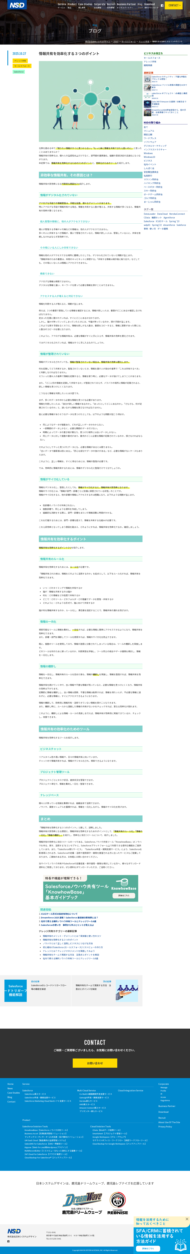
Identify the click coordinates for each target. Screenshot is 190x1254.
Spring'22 (157, 224)
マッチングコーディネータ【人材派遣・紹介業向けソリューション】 (54, 1136)
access (163, 1097)
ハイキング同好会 (152, 183)
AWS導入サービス (87, 1104)
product (26, 1120)
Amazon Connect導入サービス (92, 1107)
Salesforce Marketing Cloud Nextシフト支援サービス (48, 1100)
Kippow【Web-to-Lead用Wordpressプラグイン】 (47, 1147)
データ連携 (162, 228)
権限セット (157, 217)
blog (9, 1097)
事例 (146, 228)
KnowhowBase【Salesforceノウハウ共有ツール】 (47, 1130)
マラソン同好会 (151, 179)
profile (163, 1090)
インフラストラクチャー (155, 149)
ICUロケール (162, 221)
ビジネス (148, 160)
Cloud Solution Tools (100, 1126)
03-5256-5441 (55, 1238)
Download (163, 1111)
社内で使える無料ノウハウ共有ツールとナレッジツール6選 (68, 921)
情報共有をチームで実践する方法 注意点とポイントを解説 (71, 954)
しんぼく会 (149, 168)
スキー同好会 (150, 190)
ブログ (116, 41)
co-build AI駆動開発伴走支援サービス (95, 1094)
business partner (166, 1106)
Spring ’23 (174, 221)
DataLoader (150, 213)
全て (146, 127)
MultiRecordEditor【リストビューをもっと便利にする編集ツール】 (54, 1150)
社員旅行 (148, 175)
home (10, 1083)
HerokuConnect (177, 213)
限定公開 (148, 134)
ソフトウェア (150, 141)
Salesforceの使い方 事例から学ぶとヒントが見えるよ (67, 924)
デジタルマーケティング (155, 145)
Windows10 (149, 156)
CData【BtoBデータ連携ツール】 (106, 1130)
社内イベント (150, 164)
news (10, 1088)
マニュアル (149, 130)
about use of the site (169, 1122)
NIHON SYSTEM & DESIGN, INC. (91, 1250)
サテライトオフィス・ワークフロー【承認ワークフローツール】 (120, 1140)
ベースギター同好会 (153, 186)
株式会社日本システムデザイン (97, 41)
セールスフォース (129, 41)
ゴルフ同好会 (150, 198)
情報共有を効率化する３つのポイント (60, 939)
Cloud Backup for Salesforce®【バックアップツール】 (49, 1157)
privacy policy (165, 1126)
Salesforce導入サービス (35, 1094)
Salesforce (19, 71)
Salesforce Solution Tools (35, 1126)
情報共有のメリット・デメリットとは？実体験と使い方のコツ (72, 935)
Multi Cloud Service (86, 1090)
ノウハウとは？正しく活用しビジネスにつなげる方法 (68, 943)
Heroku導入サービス (88, 1100)
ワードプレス (150, 138)
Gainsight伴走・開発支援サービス (94, 1097)
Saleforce (181, 224)
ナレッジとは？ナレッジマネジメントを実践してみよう (69, 950)
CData (147, 217)
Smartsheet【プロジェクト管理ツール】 (110, 1133)
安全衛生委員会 (151, 171)
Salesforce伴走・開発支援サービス (40, 1097)
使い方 (153, 228)
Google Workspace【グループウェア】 (109, 1136)
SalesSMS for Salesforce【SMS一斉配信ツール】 (46, 1143)
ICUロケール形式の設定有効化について (59, 913)
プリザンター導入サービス (91, 1111)
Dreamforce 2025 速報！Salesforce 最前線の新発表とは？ (69, 917)
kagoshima (165, 1100)
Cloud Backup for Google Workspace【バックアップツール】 (119, 1143)
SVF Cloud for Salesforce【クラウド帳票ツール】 (46, 1154)
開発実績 (148, 65)
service (26, 1083)
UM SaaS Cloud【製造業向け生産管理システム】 (46, 1140)
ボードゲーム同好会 (153, 194)
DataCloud (162, 213)
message (164, 1087)
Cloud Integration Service (130, 1090)
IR (161, 1094)
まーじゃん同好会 (152, 201)
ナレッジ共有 (144, 41)
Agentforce (169, 217)
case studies (13, 1092)
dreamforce (169, 224)
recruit (162, 1117)
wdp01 (147, 224)
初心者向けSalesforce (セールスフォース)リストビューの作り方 (73, 947)
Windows (148, 153)
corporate (163, 1083)
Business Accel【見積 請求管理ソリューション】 (46, 1133)
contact (11, 1101)
